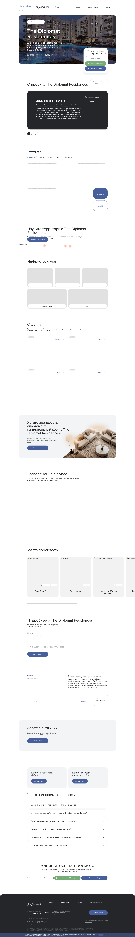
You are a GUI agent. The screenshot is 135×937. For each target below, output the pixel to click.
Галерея (78, 7)
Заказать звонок (95, 58)
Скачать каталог (39, 781)
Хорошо (101, 934)
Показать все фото (100, 205)
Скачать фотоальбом (100, 193)
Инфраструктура (93, 7)
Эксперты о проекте (96, 902)
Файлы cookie (88, 922)
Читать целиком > (34, 285)
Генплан (108, 7)
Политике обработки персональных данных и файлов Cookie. (50, 935)
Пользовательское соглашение (93, 919)
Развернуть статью (37, 654)
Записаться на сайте (40, 878)
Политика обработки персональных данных (96, 920)
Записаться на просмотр (38, 239)
